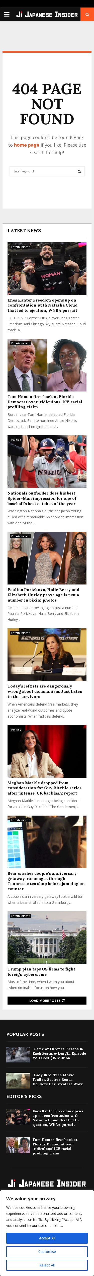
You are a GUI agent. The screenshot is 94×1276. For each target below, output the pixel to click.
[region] (47, 1233)
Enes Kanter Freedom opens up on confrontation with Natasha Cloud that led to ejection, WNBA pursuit (42, 305)
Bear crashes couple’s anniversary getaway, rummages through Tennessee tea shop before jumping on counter (46, 881)
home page (26, 145)
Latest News (24, 230)
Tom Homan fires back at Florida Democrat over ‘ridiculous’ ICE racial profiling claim (45, 402)
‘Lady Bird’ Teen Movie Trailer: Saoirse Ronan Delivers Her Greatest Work (58, 1079)
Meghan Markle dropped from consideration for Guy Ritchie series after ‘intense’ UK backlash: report (44, 788)
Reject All (47, 1265)
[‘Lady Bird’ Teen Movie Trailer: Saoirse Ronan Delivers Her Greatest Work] (18, 1081)
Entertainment (20, 247)
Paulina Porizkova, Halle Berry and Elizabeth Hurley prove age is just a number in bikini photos (43, 595)
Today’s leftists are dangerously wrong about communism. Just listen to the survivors (45, 691)
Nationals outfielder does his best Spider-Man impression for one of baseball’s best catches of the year (42, 498)
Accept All (47, 1238)
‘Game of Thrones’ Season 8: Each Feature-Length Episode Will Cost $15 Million (59, 1053)
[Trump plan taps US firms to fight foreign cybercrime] (47, 937)
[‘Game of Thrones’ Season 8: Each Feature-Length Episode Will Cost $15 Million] (18, 1054)
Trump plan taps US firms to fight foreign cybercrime (41, 971)
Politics (16, 440)
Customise (47, 1251)
